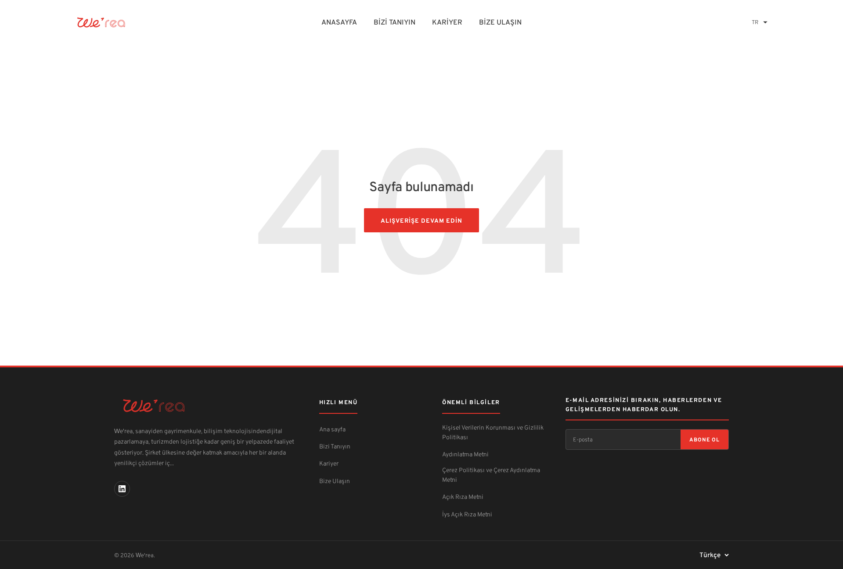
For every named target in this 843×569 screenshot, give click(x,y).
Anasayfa (339, 22)
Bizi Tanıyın (394, 22)
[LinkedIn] (122, 489)
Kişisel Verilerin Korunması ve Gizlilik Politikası (493, 432)
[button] (759, 22)
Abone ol (704, 439)
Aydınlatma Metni (465, 454)
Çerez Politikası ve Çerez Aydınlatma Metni (491, 474)
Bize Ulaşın (500, 22)
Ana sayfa (332, 429)
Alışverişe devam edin (421, 220)
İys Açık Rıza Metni (467, 514)
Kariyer (447, 22)
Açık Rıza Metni (462, 496)
